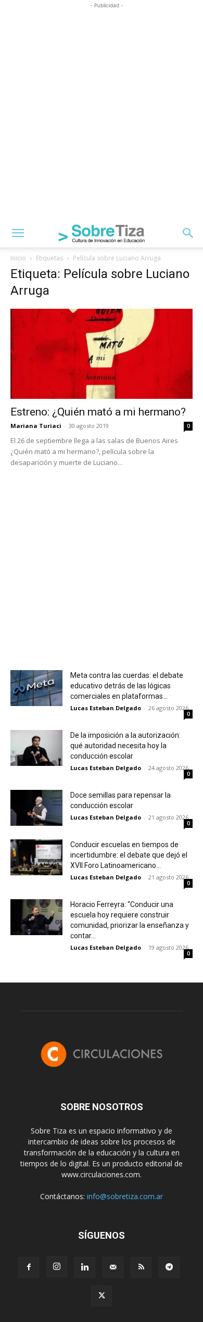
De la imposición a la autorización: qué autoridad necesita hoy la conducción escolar (125, 745)
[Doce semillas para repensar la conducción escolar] (36, 808)
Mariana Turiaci (35, 426)
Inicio (18, 258)
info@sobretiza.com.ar (125, 1196)
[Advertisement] (101, 112)
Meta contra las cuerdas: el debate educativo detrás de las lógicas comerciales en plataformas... (126, 685)
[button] (17, 233)
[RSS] (141, 1267)
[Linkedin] (84, 1267)
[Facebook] (28, 1267)
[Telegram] (169, 1267)
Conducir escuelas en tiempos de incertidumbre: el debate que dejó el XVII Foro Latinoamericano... (128, 855)
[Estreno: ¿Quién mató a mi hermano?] (101, 354)
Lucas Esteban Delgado (105, 708)
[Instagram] (56, 1266)
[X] (101, 1296)
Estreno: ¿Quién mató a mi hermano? (98, 412)
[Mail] (113, 1267)
